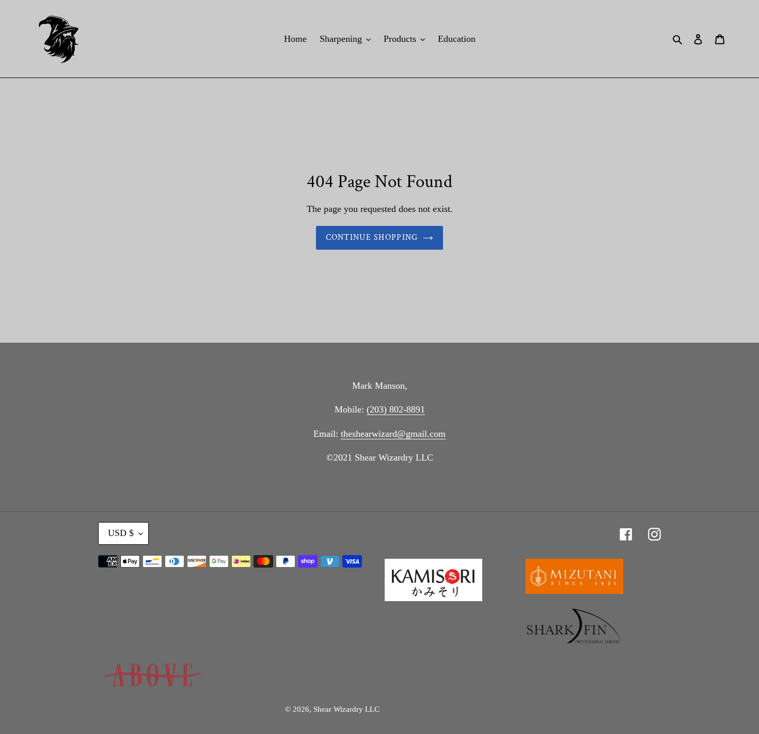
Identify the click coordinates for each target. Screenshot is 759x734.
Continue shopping (372, 237)
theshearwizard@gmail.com (393, 434)
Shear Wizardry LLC (346, 709)
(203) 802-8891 (396, 409)
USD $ (121, 533)
